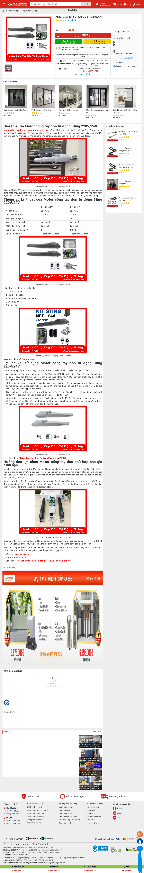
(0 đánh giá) (72, 20)
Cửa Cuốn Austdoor (66, 807)
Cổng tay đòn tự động (29, 11)
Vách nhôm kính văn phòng (41, 110)
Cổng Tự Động (13, 11)
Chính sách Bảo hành (34, 807)
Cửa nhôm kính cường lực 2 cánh (16, 110)
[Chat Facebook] (114, 66)
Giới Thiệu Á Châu (93, 807)
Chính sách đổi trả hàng (35, 813)
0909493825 (15, 824)
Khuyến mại (72, 10)
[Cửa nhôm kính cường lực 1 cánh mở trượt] (125, 96)
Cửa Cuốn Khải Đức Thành (68, 817)
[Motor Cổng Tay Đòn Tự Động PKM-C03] (112, 184)
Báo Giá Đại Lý (91, 810)
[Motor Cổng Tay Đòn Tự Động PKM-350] (112, 201)
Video (6, 732)
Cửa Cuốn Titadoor (65, 813)
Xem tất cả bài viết (126, 58)
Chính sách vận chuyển (35, 816)
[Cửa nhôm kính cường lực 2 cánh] (16, 96)
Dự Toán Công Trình (94, 817)
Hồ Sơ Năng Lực (92, 813)
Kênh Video (90, 820)
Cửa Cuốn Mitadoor (66, 810)
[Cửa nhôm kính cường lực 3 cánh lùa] (98, 96)
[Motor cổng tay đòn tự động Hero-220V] (112, 135)
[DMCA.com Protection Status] (132, 852)
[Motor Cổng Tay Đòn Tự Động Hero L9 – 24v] (112, 151)
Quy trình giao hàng (34, 823)
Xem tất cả (97, 732)
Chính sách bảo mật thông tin (37, 810)
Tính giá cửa (126, 871)
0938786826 (132, 66)
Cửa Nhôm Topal (65, 823)
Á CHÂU (118, 66)
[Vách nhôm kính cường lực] (70, 96)
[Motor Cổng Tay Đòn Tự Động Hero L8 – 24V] (112, 168)
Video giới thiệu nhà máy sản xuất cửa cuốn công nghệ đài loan (89, 747)
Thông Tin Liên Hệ (93, 823)
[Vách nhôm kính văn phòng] (43, 96)
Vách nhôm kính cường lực (68, 110)
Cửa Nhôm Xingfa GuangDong (69, 820)
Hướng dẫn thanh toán (35, 820)
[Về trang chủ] (3, 11)
